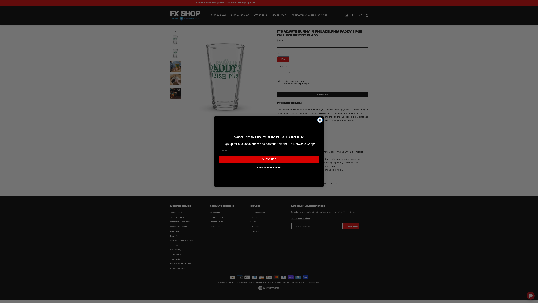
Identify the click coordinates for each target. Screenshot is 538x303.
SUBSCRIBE (269, 159)
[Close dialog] (320, 120)
